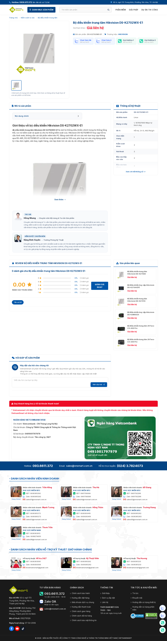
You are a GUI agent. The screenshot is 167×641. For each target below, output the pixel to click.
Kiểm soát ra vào (28, 18)
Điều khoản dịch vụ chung (83, 602)
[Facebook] (11, 628)
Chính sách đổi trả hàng (82, 616)
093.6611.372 (43, 466)
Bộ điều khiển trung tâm (47, 18)
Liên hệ (105, 602)
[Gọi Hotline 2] (162, 630)
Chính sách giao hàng (81, 611)
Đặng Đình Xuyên (32, 240)
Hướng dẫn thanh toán (81, 607)
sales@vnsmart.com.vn (79, 465)
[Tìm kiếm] (108, 9)
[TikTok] (23, 628)
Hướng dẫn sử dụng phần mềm (143, 608)
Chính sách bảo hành (81, 593)
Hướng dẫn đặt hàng (80, 598)
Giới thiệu (106, 593)
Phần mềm (120, 10)
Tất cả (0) (18, 302)
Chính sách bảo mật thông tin (84, 620)
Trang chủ (13, 18)
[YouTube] (17, 628)
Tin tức (135, 593)
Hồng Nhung (30, 218)
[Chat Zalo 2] (162, 615)
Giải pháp (133, 10)
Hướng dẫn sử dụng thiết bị (144, 602)
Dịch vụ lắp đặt (108, 598)
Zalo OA (50, 601)
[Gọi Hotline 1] (162, 623)
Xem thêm (58, 199)
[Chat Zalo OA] (162, 608)
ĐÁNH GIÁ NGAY (99, 285)
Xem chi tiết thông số (134, 172)
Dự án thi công (149, 10)
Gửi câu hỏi (97, 384)
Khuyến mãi (137, 598)
